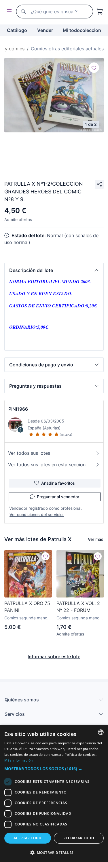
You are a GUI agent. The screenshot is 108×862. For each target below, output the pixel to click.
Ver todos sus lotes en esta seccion (47, 464)
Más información (18, 760)
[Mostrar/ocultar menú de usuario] (8, 11)
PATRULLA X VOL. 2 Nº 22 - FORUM (78, 606)
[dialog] (54, 793)
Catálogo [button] (17, 30)
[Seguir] (94, 67)
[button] (54, 270)
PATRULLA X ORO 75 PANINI (27, 606)
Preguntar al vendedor (58, 496)
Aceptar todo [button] (28, 838)
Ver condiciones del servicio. (37, 514)
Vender (45, 30)
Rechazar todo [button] (78, 838)
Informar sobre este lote (54, 656)
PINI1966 (18, 409)
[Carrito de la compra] (99, 11)
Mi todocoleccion (82, 30)
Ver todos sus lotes (29, 453)
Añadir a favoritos (58, 483)
